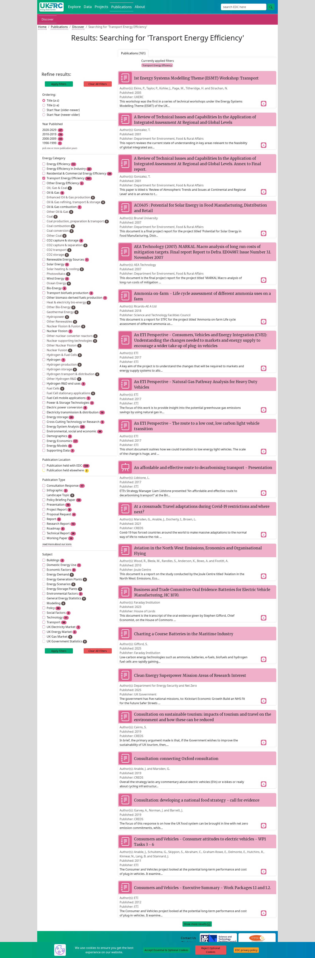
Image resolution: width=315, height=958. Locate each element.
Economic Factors (61, 570)
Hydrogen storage (61, 369)
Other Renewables (61, 321)
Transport (56, 622)
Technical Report (60, 533)
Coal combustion (60, 226)
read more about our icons (56, 544)
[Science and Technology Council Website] (218, 938)
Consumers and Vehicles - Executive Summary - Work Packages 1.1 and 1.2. (202, 887)
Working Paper (59, 538)
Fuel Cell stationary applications (70, 393)
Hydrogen (55, 360)
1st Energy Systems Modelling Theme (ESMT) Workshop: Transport (196, 78)
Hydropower (57, 317)
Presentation (58, 505)
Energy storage (60, 417)
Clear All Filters (97, 84)
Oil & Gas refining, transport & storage (75, 202)
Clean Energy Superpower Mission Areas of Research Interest (190, 675)
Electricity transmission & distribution (75, 412)
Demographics (59, 436)
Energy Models (59, 446)
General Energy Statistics (66, 598)
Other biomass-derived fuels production (76, 298)
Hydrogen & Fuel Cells (63, 355)
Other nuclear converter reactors (71, 336)
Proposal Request (61, 514)
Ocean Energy (58, 283)
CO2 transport (58, 250)
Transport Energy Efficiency (68, 178)
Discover (48, 19)
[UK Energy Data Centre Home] (51, 6)
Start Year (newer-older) (63, 115)
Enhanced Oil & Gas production (70, 197)
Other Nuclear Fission (63, 345)
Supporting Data (60, 450)
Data (88, 6)
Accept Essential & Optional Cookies (166, 950)
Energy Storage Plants (64, 589)
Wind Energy (57, 278)
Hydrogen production (63, 364)
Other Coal (56, 236)
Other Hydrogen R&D (63, 379)
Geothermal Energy (62, 312)
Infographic (56, 490)
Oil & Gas (55, 193)
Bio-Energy (56, 288)
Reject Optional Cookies (210, 950)
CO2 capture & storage (64, 240)
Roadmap (55, 528)
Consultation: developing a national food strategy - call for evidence (196, 800)
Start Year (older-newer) (63, 110)
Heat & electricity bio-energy (68, 302)
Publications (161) (133, 53)
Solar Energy (57, 264)
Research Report (60, 524)
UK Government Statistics (66, 641)
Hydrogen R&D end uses (65, 383)
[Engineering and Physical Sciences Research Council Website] (257, 938)
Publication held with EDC (67, 466)
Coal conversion (59, 231)
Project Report (58, 509)
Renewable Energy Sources (67, 259)
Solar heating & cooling (64, 269)
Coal (51, 216)
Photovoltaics (58, 274)
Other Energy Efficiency (64, 183)
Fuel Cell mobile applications (68, 398)
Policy (53, 608)
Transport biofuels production (69, 293)
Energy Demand (59, 574)
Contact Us (188, 938)
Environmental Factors (64, 594)
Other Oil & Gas (59, 212)
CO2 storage (57, 255)
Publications (121, 6)
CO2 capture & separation (66, 245)
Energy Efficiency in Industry (68, 169)
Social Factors (58, 613)
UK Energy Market (61, 632)
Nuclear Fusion (59, 350)
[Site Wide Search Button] (271, 6)
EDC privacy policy (246, 950)
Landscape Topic (60, 495)
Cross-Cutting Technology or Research (75, 422)
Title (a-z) (53, 100)
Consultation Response (65, 486)
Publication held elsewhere (67, 470)
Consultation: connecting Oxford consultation (176, 758)
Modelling (55, 603)
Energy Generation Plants (66, 579)
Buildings (55, 560)
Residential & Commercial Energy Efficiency (79, 173)
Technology (57, 617)
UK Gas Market (59, 637)
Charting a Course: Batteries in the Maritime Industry (183, 634)
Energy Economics (62, 441)
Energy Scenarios (60, 584)
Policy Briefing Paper (63, 500)
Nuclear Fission (59, 331)
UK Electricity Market (63, 627)
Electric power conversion (66, 407)
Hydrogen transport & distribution (72, 374)
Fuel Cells (55, 388)
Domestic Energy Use (63, 565)
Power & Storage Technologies (70, 403)
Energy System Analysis (65, 426)
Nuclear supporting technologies (71, 341)
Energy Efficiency (61, 164)
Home (42, 27)
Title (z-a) (53, 105)
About (140, 6)
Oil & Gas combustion (63, 207)
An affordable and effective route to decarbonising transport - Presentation (203, 467)
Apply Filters (58, 84)
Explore (74, 6)
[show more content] (263, 103)
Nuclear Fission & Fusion (65, 326)
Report (53, 519)
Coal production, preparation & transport (77, 221)
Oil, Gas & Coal (58, 188)
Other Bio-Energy (60, 307)
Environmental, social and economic (74, 431)
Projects (101, 6)
